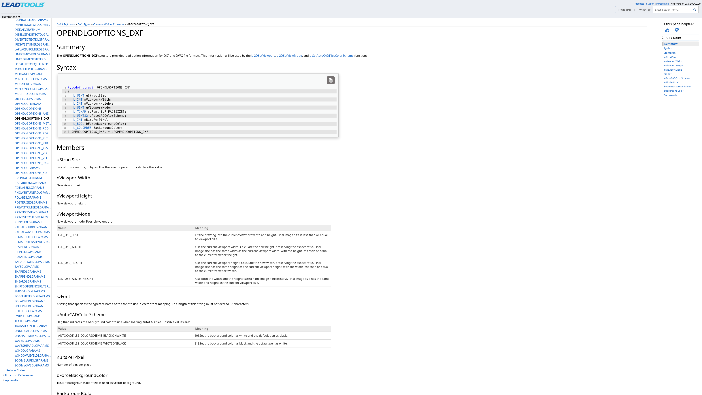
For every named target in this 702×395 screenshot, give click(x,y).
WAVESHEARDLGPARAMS (32, 346)
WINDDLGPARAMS (27, 351)
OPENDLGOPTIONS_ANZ (31, 114)
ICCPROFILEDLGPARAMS (31, 20)
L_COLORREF (82, 127)
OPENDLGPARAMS (27, 168)
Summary (671, 43)
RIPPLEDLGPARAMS (28, 252)
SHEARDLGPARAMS (28, 281)
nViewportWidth (673, 61)
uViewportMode (673, 69)
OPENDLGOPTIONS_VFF (31, 158)
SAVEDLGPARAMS (27, 267)
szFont (667, 74)
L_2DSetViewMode (289, 56)
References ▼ (11, 16)
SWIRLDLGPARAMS (28, 316)
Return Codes (15, 370)
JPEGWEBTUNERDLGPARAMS (33, 44)
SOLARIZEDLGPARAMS (30, 301)
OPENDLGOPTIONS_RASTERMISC (33, 163)
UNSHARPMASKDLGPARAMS (33, 336)
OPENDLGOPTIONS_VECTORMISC (33, 153)
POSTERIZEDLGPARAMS (31, 202)
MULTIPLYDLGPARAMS (30, 94)
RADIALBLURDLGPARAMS (32, 227)
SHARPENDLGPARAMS (30, 276)
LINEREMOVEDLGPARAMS (32, 54)
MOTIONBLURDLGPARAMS (33, 89)
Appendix (11, 380)
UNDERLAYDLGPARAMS (31, 331)
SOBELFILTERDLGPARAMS (32, 296)
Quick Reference (66, 24)
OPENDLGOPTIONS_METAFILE (33, 123)
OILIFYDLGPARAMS (28, 99)
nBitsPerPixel (671, 82)
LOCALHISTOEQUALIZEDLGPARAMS (33, 64)
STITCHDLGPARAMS (28, 311)
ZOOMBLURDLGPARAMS (31, 360)
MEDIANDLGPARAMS (29, 74)
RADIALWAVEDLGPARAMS (32, 232)
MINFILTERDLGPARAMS (31, 79)
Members (669, 52)
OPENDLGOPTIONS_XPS (31, 148)
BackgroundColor (673, 90)
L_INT (77, 99)
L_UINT (78, 95)
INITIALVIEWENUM (27, 30)
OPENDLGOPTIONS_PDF (31, 133)
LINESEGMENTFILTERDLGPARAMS (33, 59)
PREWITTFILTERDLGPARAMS (33, 207)
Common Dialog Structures (108, 24)
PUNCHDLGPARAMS (28, 222)
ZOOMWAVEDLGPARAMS (32, 365)
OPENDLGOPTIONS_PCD (32, 128)
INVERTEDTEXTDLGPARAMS (33, 39)
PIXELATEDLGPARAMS (29, 188)
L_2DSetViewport (263, 56)
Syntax (667, 48)
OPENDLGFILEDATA (28, 104)
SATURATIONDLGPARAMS (32, 262)
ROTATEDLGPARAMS (29, 257)
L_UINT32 (80, 115)
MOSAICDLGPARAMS (29, 84)
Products (639, 3)
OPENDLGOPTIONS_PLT (31, 138)
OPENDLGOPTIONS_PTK (31, 143)
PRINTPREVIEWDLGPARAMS (33, 212)
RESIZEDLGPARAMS (28, 247)
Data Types (84, 24)
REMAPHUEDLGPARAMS (31, 237)
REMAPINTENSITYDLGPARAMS (33, 242)
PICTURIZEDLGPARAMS (30, 183)
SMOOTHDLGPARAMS (30, 291)
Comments (670, 95)
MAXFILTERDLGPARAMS (31, 69)
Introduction (662, 3)
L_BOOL (78, 123)
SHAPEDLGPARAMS (28, 272)
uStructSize (670, 57)
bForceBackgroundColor (677, 86)
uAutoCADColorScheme (677, 78)
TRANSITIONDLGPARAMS (32, 326)
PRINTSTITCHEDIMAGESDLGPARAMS (33, 217)
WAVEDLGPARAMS (27, 341)
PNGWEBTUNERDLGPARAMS (33, 193)
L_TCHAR (79, 111)
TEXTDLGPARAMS (27, 321)
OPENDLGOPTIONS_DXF (32, 118)
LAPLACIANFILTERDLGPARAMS (33, 49)
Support (650, 3)
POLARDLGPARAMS (28, 197)
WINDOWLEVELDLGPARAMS (33, 355)
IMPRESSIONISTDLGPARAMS (33, 25)
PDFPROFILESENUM (28, 178)
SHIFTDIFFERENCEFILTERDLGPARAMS (33, 286)
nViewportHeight (673, 65)
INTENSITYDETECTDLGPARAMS (33, 35)
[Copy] (331, 80)
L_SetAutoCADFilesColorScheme (332, 56)
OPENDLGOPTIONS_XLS (31, 173)
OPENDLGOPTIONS (28, 109)
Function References (19, 375)
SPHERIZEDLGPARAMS (30, 306)
